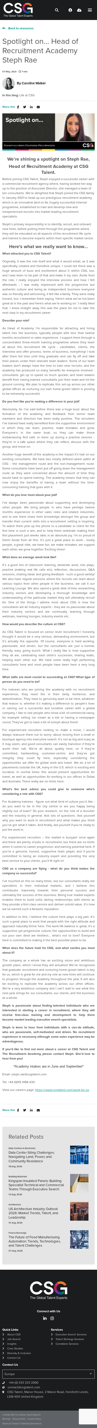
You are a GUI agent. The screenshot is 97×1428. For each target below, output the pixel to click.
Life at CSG (27, 95)
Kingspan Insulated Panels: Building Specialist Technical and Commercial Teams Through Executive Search (36, 1185)
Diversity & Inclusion (19, 1353)
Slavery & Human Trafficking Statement (21, 1423)
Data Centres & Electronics (22, 1148)
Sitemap (6, 1418)
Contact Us (13, 1357)
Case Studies (15, 1348)
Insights (12, 1343)
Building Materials (18, 1176)
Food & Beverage (17, 1232)
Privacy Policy (19, 1418)
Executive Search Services (71, 1334)
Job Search (14, 1339)
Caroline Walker (34, 83)
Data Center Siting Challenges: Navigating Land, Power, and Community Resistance (32, 1156)
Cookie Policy (34, 1418)
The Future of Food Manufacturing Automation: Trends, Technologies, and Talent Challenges (35, 1241)
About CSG (13, 1334)
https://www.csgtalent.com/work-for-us (62, 1090)
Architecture (15, 1204)
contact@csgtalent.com (24, 1387)
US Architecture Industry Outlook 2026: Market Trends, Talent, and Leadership (33, 1213)
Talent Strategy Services (70, 1339)
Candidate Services (67, 1343)
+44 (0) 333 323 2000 (23, 1382)
